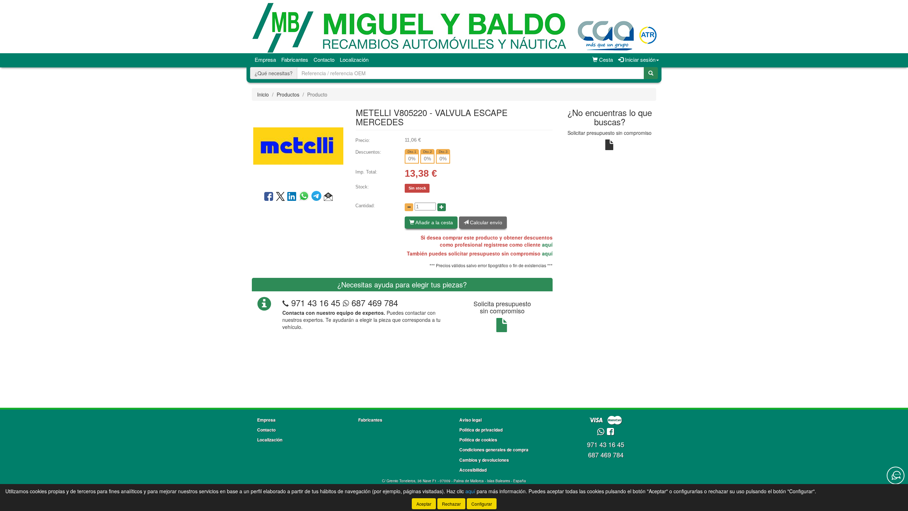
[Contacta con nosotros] (895, 475)
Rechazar (451, 504)
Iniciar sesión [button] (639, 59)
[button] (328, 197)
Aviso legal (470, 420)
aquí (547, 244)
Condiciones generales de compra (493, 449)
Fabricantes (294, 59)
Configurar (481, 504)
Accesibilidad (473, 470)
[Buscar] (651, 73)
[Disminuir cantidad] (409, 207)
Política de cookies (478, 439)
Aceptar (423, 504)
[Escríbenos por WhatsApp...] (600, 432)
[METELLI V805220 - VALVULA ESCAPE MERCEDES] (298, 145)
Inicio (263, 94)
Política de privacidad (481, 430)
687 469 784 (373, 302)
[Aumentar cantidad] (441, 207)
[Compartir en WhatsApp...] (305, 197)
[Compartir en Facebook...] (268, 197)
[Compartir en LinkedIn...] (292, 197)
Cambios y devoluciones (484, 460)
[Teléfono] (285, 302)
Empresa (265, 59)
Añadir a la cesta (433, 222)
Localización (354, 59)
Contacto (324, 59)
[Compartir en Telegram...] (317, 197)
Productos (288, 94)
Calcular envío (485, 222)
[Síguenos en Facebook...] (610, 432)
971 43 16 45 (315, 302)
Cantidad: (365, 205)
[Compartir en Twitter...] (280, 197)
